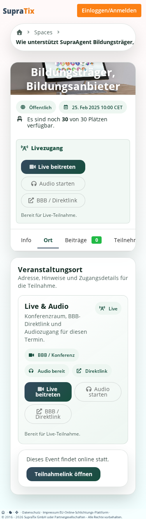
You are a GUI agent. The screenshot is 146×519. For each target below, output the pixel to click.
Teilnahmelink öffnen (63, 474)
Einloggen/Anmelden (109, 10)
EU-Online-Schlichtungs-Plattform (84, 512)
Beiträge (81, 240)
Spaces (43, 32)
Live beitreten (57, 166)
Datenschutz (31, 512)
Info (26, 240)
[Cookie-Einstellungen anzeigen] (10, 512)
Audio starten (57, 183)
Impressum (51, 512)
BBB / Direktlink (57, 200)
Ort (48, 240)
